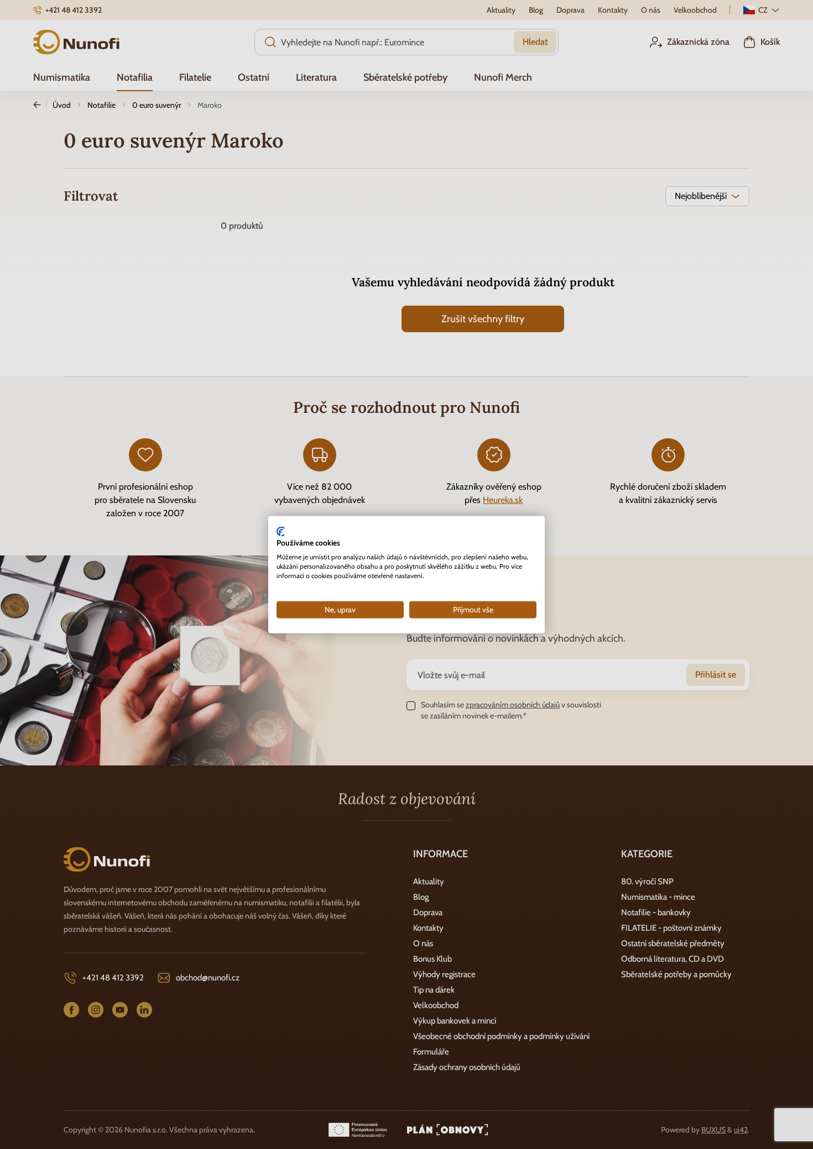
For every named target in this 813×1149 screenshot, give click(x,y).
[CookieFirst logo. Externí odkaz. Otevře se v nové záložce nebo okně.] (281, 531)
